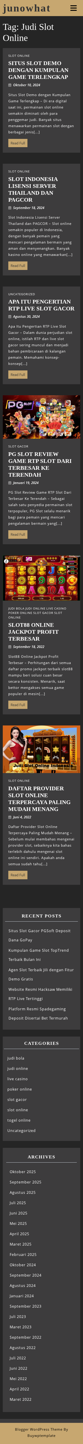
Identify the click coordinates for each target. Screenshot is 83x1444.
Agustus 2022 (23, 1347)
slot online (17, 1109)
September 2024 (26, 1275)
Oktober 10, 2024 (26, 85)
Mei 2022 (18, 1378)
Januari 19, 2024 (26, 482)
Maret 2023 (21, 1326)
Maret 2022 (21, 1399)
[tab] (74, 8)
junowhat (27, 8)
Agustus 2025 (23, 1192)
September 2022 (26, 1337)
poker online (19, 1089)
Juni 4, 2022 (22, 817)
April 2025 (19, 1233)
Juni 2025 (18, 1213)
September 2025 (26, 1182)
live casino (17, 1078)
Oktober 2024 (23, 1264)
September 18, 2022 (28, 646)
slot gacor (17, 1099)
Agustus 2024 (23, 1285)
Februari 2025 (23, 1254)
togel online (19, 1120)
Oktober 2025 (23, 1171)
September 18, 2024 (28, 207)
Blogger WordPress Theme (38, 1429)
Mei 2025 (18, 1223)
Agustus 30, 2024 (26, 316)
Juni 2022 (18, 1368)
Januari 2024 (22, 1295)
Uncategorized (21, 1130)
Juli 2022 (18, 1358)
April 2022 (19, 1389)
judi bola (15, 1058)
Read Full (16, 142)
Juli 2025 (18, 1202)
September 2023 (26, 1306)
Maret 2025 (21, 1244)
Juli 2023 (18, 1316)
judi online (17, 1068)
